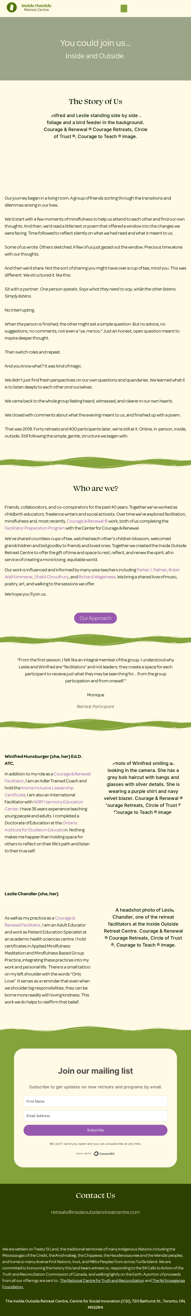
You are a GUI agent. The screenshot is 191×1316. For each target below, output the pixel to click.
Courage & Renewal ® (87, 521)
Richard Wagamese (97, 577)
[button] (124, 8)
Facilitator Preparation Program (35, 528)
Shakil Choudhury (51, 577)
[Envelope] (87, 1229)
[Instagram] (104, 1229)
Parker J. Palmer (152, 570)
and (107, 1280)
